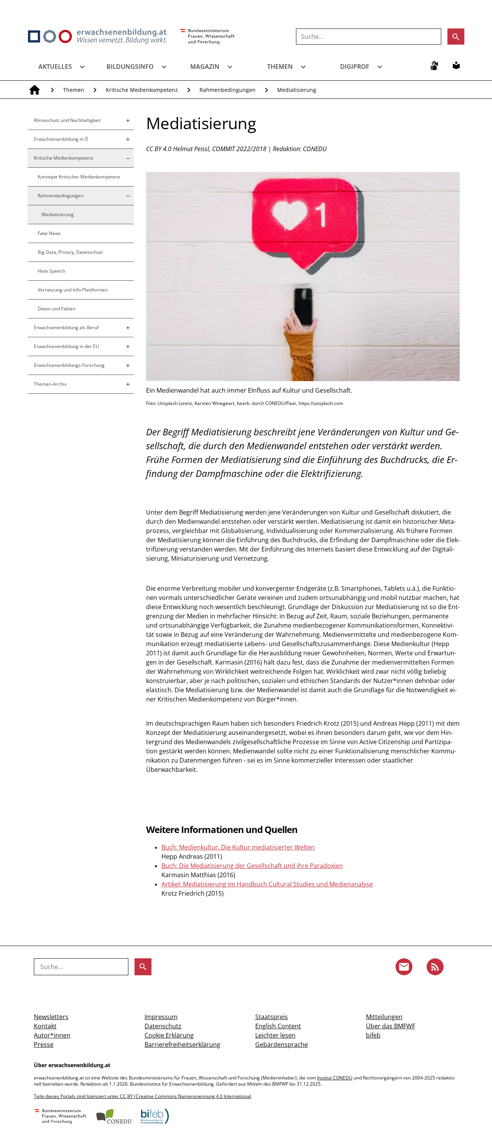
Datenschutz (163, 1026)
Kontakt (45, 1026)
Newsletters (51, 1017)
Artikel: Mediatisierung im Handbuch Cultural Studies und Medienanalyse (267, 884)
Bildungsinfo (130, 66)
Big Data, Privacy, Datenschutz (70, 252)
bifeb (373, 1035)
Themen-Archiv (50, 384)
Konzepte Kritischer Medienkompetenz (79, 176)
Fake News (49, 233)
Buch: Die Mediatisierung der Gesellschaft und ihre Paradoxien (252, 865)
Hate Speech (51, 271)
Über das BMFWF (390, 1026)
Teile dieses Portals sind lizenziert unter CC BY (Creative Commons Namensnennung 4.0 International (142, 1096)
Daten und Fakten (56, 308)
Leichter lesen (275, 1035)
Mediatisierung (296, 89)
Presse (43, 1044)
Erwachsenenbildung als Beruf (66, 327)
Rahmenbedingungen (227, 89)
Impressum (161, 1017)
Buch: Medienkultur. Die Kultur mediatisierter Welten (238, 847)
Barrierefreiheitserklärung (182, 1044)
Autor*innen (52, 1035)
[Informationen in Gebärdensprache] (434, 65)
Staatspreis (271, 1017)
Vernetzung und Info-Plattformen (73, 289)
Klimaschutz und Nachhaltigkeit (67, 120)
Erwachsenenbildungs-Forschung (69, 365)
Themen (280, 66)
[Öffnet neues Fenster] (207, 36)
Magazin (204, 66)
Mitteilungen (384, 1017)
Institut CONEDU (334, 1077)
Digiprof (354, 66)
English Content (278, 1026)
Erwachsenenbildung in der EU (66, 346)
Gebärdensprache (281, 1044)
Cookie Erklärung (169, 1035)
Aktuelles (55, 66)
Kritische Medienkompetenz (142, 89)
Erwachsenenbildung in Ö (61, 139)
